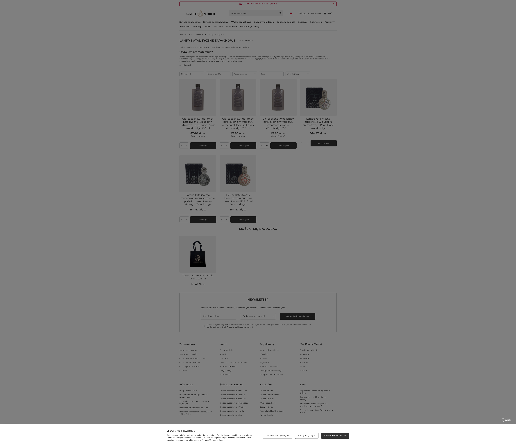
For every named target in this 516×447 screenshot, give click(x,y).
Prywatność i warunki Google (213, 440)
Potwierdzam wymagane (277, 435)
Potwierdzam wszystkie (335, 435)
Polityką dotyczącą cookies (228, 435)
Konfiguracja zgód (306, 435)
